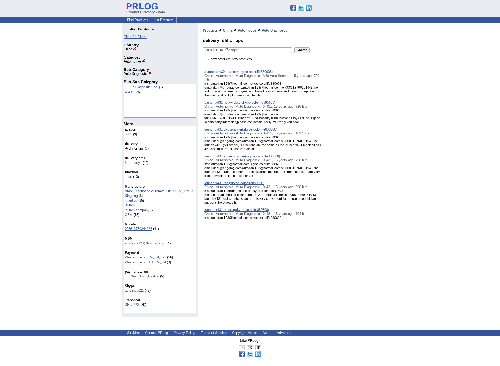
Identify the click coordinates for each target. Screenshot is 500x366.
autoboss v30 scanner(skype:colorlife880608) (238, 72)
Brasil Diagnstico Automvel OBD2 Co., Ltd (157, 191)
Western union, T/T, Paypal (145, 262)
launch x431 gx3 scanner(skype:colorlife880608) (240, 129)
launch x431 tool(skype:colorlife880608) (234, 183)
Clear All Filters (135, 37)
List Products (164, 20)
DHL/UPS (132, 305)
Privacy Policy (184, 333)
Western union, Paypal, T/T (145, 257)
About (266, 333)
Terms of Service (214, 333)
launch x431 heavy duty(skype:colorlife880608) (239, 102)
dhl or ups (136, 148)
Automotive (133, 61)
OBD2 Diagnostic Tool (141, 87)
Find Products (137, 20)
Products (210, 30)
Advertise (284, 333)
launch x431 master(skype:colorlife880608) (236, 210)
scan (128, 177)
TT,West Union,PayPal (142, 276)
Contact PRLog (156, 333)
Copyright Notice (244, 333)
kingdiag (131, 200)
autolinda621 (134, 291)
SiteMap (133, 333)
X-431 (129, 92)
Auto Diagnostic (136, 74)
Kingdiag (131, 196)
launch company (137, 210)
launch (130, 205)
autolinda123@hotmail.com (145, 243)
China (128, 49)
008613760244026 (138, 229)
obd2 (128, 134)
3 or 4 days (133, 163)
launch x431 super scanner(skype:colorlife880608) (242, 156)
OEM (129, 215)
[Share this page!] (301, 9)
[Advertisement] (350, 135)
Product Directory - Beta (145, 12)
